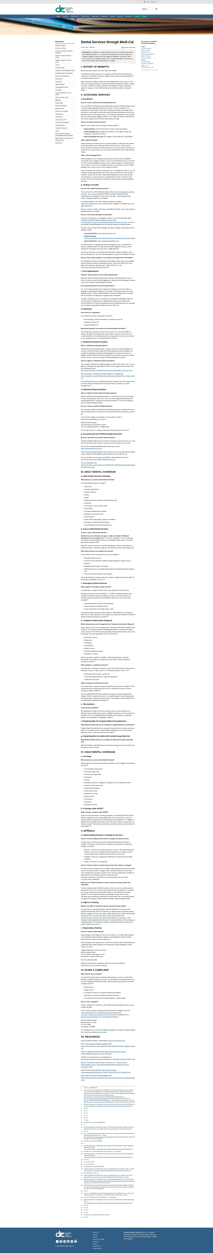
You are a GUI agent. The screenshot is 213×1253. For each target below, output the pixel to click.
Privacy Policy (97, 1246)
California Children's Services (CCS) (63, 61)
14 (105, 482)
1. (81, 1087)
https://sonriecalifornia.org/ (89, 204)
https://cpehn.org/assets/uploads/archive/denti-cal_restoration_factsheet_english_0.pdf (108, 1059)
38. (82, 1217)
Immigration (58, 90)
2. (81, 1090)
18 (87, 599)
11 (91, 385)
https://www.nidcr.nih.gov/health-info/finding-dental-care (98, 459)
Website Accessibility (98, 1239)
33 (107, 872)
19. (82, 1153)
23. (82, 1166)
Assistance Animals (60, 48)
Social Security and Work (62, 122)
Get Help (95, 1234)
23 (128, 670)
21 (117, 633)
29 (87, 765)
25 (100, 690)
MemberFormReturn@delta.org (90, 1017)
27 (112, 717)
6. (81, 1113)
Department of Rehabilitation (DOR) (65, 70)
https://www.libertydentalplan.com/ (108, 241)
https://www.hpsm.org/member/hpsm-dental (94, 267)
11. (82, 1124)
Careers (95, 1237)
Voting (57, 131)
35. (82, 1210)
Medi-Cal (57, 100)
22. (82, 1164)
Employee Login (97, 1248)
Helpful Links (58, 143)
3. (81, 1104)
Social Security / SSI (60, 119)
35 (89, 915)
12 (118, 400)
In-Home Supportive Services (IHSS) (63, 93)
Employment (58, 78)
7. (81, 1115)
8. (81, 1117)
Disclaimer (96, 1241)
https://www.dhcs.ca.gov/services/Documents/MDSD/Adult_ (99, 1102)
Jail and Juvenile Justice (62, 97)
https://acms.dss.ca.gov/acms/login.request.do (95, 939)
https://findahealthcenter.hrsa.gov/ (91, 448)
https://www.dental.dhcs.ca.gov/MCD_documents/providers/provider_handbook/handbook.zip (108, 1149)
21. (82, 1162)
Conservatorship (59, 67)
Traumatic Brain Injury (61, 128)
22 (94, 661)
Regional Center (59, 108)
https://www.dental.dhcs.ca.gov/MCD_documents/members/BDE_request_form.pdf (106, 370)
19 (108, 616)
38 (92, 983)
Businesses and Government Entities (63, 56)
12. (82, 1127)
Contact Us (96, 1232)
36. (82, 1212)
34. (82, 1207)
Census (57, 65)
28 (114, 732)
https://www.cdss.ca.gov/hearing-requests (94, 965)
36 (93, 921)
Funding (95, 1243)
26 (107, 700)
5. (81, 1110)
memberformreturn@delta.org (90, 419)
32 (94, 846)
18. (82, 1151)
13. (82, 1131)
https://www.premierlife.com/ (107, 233)
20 (92, 631)
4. (81, 1108)
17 (104, 579)
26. (82, 1175)
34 (87, 894)
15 (104, 537)
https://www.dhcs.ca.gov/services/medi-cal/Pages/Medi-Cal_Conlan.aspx (103, 918)
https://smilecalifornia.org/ (117, 1041)
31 (90, 825)
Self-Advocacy (59, 114)
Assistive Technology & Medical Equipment (64, 52)
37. (82, 1214)
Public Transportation (61, 105)
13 (128, 429)
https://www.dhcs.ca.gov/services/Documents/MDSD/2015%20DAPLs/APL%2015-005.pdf (107, 1170)
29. (82, 1191)
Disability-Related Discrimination (64, 73)
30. (82, 1193)
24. (82, 1169)
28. (82, 1185)
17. (82, 1145)
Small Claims (59, 117)
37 (99, 923)
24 (130, 686)
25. (82, 1173)
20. (82, 1159)
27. (82, 1179)
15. (82, 1141)
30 (124, 819)
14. (82, 1133)
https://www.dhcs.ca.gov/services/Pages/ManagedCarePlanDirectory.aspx (104, 222)
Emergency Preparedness (62, 76)
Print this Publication (129, 47)
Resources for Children (61, 111)
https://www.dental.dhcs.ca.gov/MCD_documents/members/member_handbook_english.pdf (108, 1106)
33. (82, 1205)
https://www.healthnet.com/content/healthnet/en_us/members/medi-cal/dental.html (109, 238)
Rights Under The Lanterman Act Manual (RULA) (64, 139)
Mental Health (59, 103)
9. (81, 1120)
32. (82, 1199)
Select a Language (151, 1)
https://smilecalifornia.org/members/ (96, 1032)
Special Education (60, 125)
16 (118, 554)
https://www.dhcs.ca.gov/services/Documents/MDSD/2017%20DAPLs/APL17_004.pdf (106, 1177)
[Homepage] (64, 12)
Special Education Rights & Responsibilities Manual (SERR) (64, 134)
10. (82, 1122)
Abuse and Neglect (60, 45)
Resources (59, 41)
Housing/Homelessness (61, 87)
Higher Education (60, 84)
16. (82, 1143)
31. (82, 1197)
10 (125, 357)
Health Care (58, 81)
